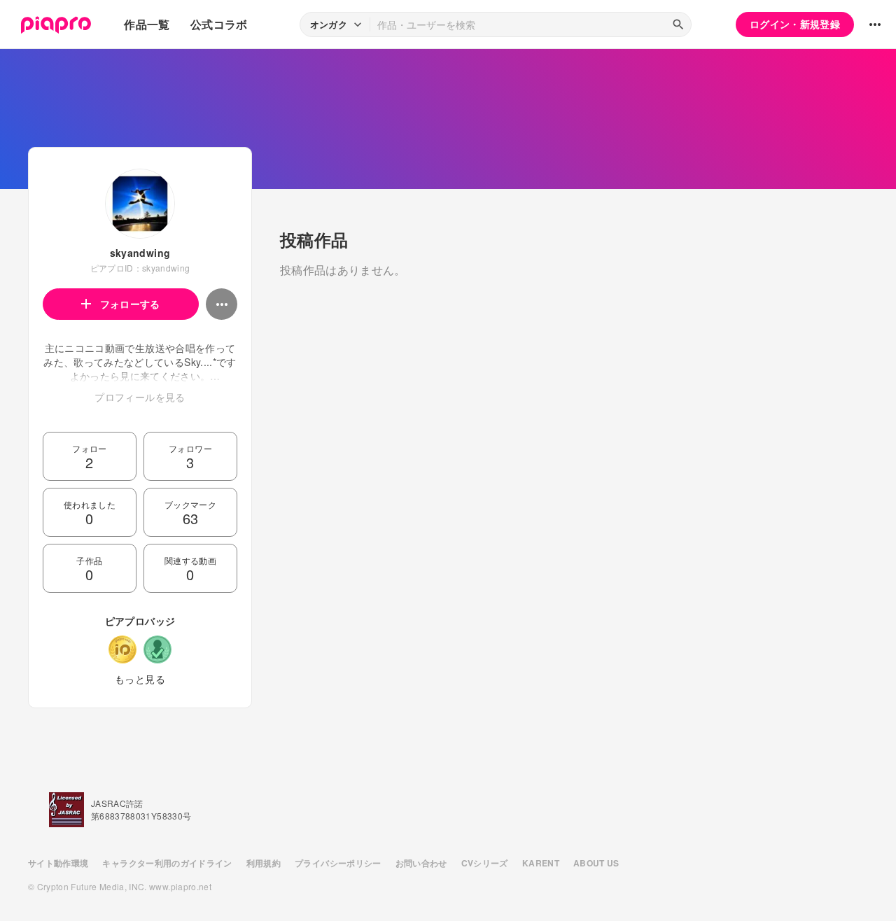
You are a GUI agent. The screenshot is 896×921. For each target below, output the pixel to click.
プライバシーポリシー (338, 863)
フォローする (130, 304)
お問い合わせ (421, 863)
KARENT (540, 863)
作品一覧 (146, 24)
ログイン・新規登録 (795, 24)
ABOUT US (596, 863)
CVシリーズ (484, 863)
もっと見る (140, 679)
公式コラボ (219, 24)
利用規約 (263, 863)
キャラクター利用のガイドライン (167, 863)
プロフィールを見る (139, 397)
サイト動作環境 (58, 863)
